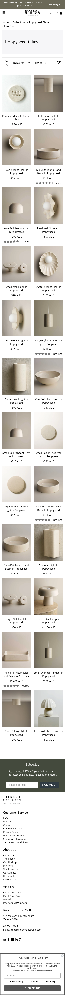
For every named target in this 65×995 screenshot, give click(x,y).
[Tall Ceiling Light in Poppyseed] (48, 93)
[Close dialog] (62, 955)
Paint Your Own (12, 895)
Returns (7, 821)
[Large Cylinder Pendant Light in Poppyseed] (48, 318)
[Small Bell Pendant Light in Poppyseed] (16, 430)
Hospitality (9, 876)
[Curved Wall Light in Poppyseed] (16, 376)
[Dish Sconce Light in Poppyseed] (16, 318)
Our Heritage (10, 862)
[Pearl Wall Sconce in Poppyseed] (48, 205)
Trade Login (54, 4)
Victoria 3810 (10, 919)
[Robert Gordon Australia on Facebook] (8, 940)
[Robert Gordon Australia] (32, 13)
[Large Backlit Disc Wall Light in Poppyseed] (16, 484)
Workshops (9, 899)
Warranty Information (15, 835)
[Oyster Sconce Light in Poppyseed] (48, 264)
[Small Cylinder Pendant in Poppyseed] (48, 650)
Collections (19, 22)
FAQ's (6, 818)
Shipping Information (15, 838)
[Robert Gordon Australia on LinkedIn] (16, 940)
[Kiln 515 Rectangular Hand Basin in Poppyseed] (16, 650)
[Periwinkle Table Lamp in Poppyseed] (48, 708)
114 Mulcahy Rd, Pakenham (18, 915)
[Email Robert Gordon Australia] (4, 940)
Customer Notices (13, 828)
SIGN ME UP (50, 784)
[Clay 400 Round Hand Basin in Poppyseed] (16, 542)
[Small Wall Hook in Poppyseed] (16, 264)
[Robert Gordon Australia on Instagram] (12, 940)
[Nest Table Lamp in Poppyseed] (48, 596)
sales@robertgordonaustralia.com (22, 929)
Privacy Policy (10, 832)
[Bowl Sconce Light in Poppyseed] (16, 147)
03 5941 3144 (10, 926)
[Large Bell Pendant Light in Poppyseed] (16, 205)
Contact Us (9, 825)
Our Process (10, 855)
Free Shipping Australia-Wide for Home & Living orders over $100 (23, 4)
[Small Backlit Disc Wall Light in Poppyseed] (48, 430)
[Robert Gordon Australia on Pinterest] (20, 940)
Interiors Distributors (15, 902)
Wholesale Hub (11, 869)
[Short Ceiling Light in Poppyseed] (16, 708)
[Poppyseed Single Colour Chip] (16, 93)
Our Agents (9, 872)
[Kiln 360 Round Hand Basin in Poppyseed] (48, 147)
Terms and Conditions (15, 842)
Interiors (8, 865)
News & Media (11, 879)
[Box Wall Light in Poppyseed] (48, 542)
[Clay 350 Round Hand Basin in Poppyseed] (48, 484)
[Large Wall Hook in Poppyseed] (16, 596)
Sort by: (15, 62)
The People (9, 858)
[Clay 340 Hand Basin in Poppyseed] (48, 376)
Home (5, 22)
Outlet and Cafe (12, 892)
